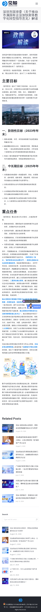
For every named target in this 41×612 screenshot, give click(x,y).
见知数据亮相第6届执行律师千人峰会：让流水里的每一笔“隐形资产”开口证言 (27, 440)
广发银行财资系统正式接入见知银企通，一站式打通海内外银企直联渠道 (27, 469)
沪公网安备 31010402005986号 (15, 604)
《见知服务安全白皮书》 (16, 607)
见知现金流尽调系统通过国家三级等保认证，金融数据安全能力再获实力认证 (27, 454)
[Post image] (8, 428)
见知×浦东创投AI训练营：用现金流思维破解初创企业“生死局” (27, 426)
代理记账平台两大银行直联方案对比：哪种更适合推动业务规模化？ (27, 483)
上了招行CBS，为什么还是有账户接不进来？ (23, 570)
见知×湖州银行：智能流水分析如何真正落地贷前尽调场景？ (27, 496)
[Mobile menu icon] (36, 3)
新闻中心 (6, 32)
